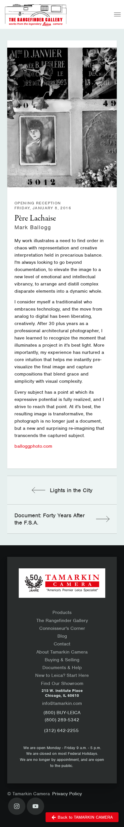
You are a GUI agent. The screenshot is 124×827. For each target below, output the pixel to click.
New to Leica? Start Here (62, 675)
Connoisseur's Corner (62, 628)
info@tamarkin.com (62, 703)
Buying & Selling (62, 660)
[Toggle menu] (117, 14)
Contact (62, 644)
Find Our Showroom (62, 683)
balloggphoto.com (33, 446)
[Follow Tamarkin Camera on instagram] (16, 806)
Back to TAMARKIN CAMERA (85, 817)
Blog (62, 636)
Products (62, 612)
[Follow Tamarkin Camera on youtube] (35, 806)
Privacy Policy (67, 794)
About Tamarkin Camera (62, 652)
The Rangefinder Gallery (62, 620)
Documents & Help (62, 667)
